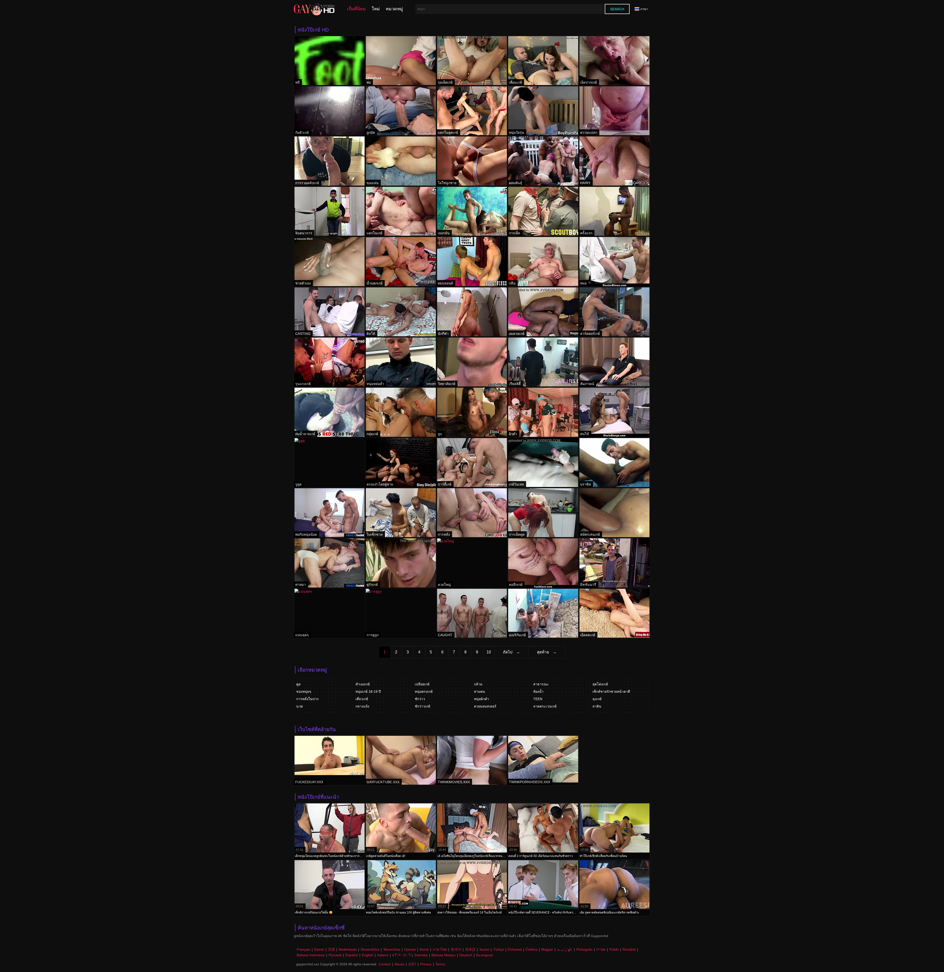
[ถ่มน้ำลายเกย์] (330, 412)
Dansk (319, 949)
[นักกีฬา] (472, 311)
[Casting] (330, 311)
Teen (537, 699)
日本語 (470, 949)
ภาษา (644, 9)
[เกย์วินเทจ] (543, 462)
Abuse (399, 964)
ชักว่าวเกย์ (422, 706)
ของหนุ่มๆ (303, 691)
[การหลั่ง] (472, 512)
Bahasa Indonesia (311, 955)
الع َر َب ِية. (565, 949)
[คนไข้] (614, 412)
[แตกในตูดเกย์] (472, 110)
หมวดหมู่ (394, 9)
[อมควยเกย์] (543, 311)
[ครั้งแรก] (614, 211)
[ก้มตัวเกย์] (330, 110)
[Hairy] (614, 160)
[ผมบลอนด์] (472, 261)
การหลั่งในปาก (307, 699)
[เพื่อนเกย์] (543, 60)
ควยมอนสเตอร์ (485, 706)
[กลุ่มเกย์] (401, 412)
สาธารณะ (541, 684)
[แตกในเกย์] (401, 211)
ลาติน (596, 706)
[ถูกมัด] (401, 110)
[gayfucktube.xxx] (401, 760)
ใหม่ (376, 9)
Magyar (547, 949)
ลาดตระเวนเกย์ (545, 706)
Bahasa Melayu (443, 955)
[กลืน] (543, 261)
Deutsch (465, 955)
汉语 (331, 949)
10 (489, 652)
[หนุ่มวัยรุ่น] (543, 110)
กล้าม (478, 684)
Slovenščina (370, 949)
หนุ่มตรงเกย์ (424, 691)
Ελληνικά (515, 949)
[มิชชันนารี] (614, 562)
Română (629, 949)
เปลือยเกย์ (422, 684)
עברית (600, 949)
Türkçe (498, 949)
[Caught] (472, 613)
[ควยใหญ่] (472, 562)
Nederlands (348, 949)
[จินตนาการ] (330, 211)
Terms (440, 964)
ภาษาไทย (440, 949)
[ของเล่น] (401, 160)
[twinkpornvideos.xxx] (543, 760)
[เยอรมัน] (472, 211)
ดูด (298, 684)
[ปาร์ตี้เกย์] (472, 462)
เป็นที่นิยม (356, 9)
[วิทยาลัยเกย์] (472, 362)
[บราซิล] (614, 462)
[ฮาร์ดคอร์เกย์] (614, 311)
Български (484, 955)
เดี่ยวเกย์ (361, 699)
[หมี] (330, 60)
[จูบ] (472, 412)
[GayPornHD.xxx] (314, 9)
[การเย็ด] (543, 211)
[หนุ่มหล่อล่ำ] (401, 362)
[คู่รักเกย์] (401, 562)
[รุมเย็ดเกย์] (472, 60)
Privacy (425, 964)
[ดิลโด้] (401, 311)
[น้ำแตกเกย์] (401, 261)
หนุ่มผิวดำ (481, 699)
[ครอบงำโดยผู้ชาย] (401, 462)
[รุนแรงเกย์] (330, 362)
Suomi (484, 949)
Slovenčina (391, 949)
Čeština (531, 949)
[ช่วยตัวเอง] (330, 261)
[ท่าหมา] (330, 562)
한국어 (456, 949)
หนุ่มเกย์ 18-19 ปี (368, 691)
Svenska (421, 955)
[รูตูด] (330, 462)
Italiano (382, 955)
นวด (299, 706)
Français (303, 949)
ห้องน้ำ (538, 691)
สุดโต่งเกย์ (600, 684)
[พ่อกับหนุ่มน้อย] (330, 512)
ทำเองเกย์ (362, 684)
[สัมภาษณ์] (614, 362)
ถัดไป (507, 652)
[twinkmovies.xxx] (472, 760)
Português (584, 949)
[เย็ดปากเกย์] (614, 60)
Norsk (424, 949)
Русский (335, 955)
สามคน (479, 691)
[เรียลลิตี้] (543, 362)
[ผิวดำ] (543, 412)
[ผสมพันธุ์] (543, 160)
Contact (385, 964)
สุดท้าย (543, 652)
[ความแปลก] (614, 110)
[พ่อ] (401, 60)
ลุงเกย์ (597, 699)
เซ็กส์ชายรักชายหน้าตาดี (611, 691)
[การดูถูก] (401, 613)
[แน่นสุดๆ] (330, 613)
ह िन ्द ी (401, 955)
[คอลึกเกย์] (543, 562)
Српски (410, 949)
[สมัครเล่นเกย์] (614, 512)
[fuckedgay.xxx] (330, 760)
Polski (614, 949)
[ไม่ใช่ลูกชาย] (472, 160)
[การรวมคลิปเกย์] (330, 160)
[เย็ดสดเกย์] (614, 613)
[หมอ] (614, 261)
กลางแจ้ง (362, 706)
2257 (412, 964)
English (367, 955)
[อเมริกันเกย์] (543, 613)
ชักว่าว (420, 699)
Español (351, 955)
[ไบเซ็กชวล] (401, 512)
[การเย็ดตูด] (543, 512)
